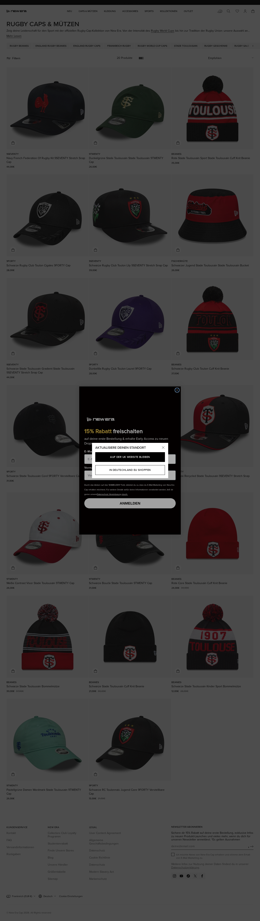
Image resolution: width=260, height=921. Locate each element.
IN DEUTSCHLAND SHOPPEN (130, 470)
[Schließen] (163, 448)
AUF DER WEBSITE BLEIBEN (130, 457)
